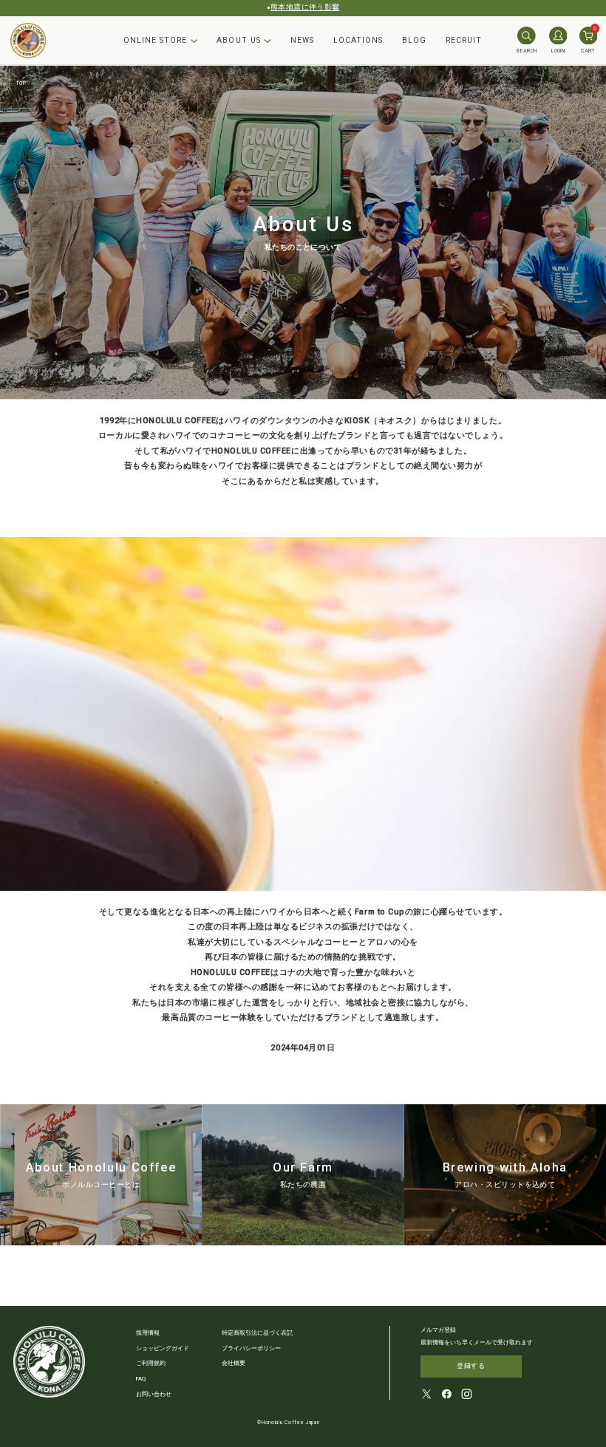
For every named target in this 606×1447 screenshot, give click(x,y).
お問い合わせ (153, 1394)
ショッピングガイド (162, 1348)
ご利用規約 (151, 1363)
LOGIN (558, 51)
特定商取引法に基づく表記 (257, 1333)
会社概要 (233, 1363)
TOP (21, 83)
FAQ (141, 1378)
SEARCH (526, 51)
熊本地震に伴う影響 (304, 7)
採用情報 (148, 1333)
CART (588, 40)
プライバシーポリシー (251, 1348)
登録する (471, 1365)
